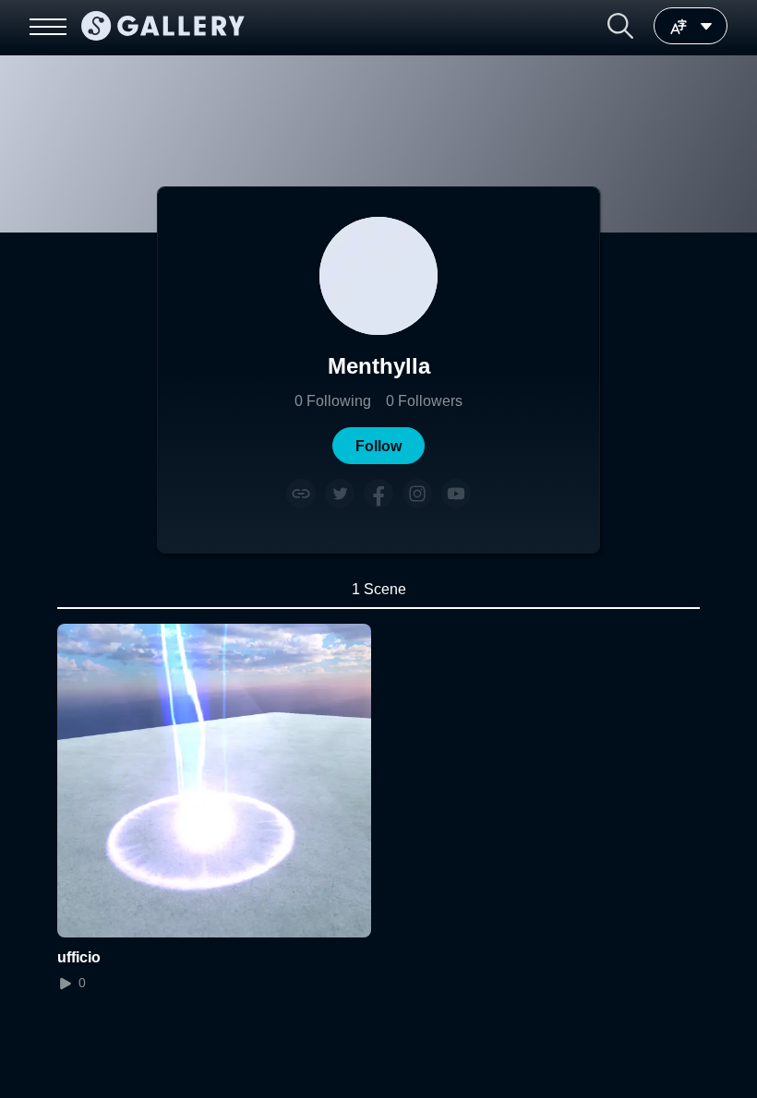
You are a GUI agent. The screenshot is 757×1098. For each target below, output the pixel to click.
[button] (620, 25)
